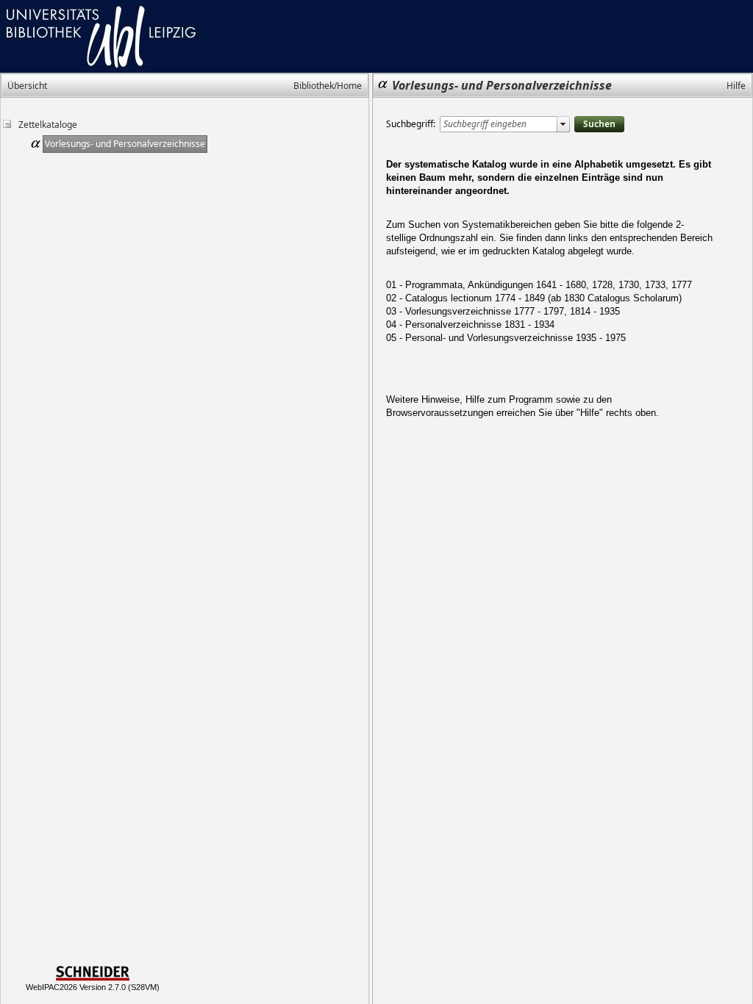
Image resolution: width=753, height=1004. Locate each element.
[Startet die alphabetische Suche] (599, 124)
